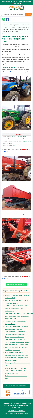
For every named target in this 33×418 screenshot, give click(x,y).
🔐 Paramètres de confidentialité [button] (16, 410)
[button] (3, 19)
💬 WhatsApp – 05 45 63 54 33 (16, 284)
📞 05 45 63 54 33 (16, 3)
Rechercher (28, 14)
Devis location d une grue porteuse (15, 368)
